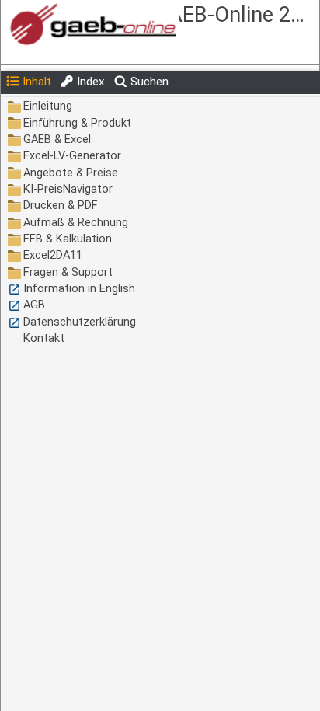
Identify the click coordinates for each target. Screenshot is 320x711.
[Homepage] (118, 25)
